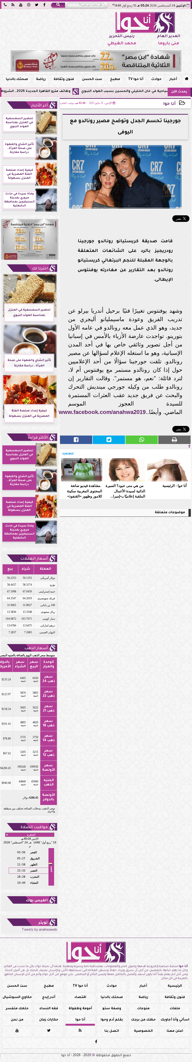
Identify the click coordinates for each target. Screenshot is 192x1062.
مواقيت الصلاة (34, 827)
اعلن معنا (175, 1031)
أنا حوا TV (135, 79)
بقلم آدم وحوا (112, 1020)
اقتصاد (80, 997)
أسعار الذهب (36, 648)
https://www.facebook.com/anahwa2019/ (92, 412)
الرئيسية (175, 986)
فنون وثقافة (64, 79)
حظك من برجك (143, 1020)
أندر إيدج (48, 997)
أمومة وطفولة (80, 1009)
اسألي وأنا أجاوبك (175, 1020)
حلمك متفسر (17, 1009)
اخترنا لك (40, 269)
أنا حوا (169, 104)
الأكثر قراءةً (38, 438)
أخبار (173, 79)
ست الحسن (92, 79)
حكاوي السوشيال (17, 997)
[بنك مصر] (96, 61)
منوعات (143, 1009)
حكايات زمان (48, 1020)
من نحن (17, 1020)
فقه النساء (48, 1009)
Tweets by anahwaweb (39, 930)
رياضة (41, 79)
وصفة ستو (111, 1009)
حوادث (156, 79)
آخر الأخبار (39, 106)
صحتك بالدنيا (17, 79)
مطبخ (115, 79)
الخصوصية (143, 1031)
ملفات (175, 1009)
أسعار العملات (34, 559)
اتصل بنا (111, 1031)
